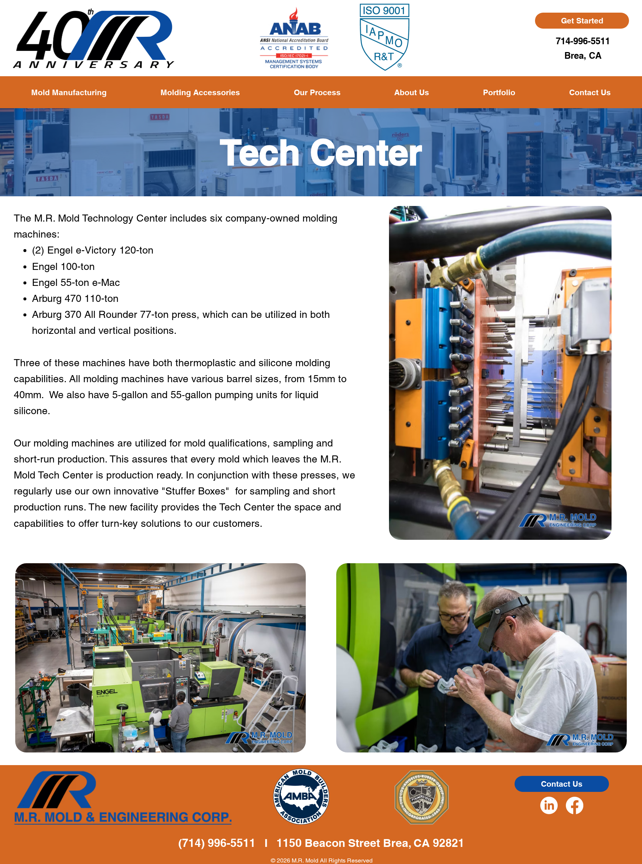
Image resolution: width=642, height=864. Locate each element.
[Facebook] (574, 805)
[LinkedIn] (549, 805)
